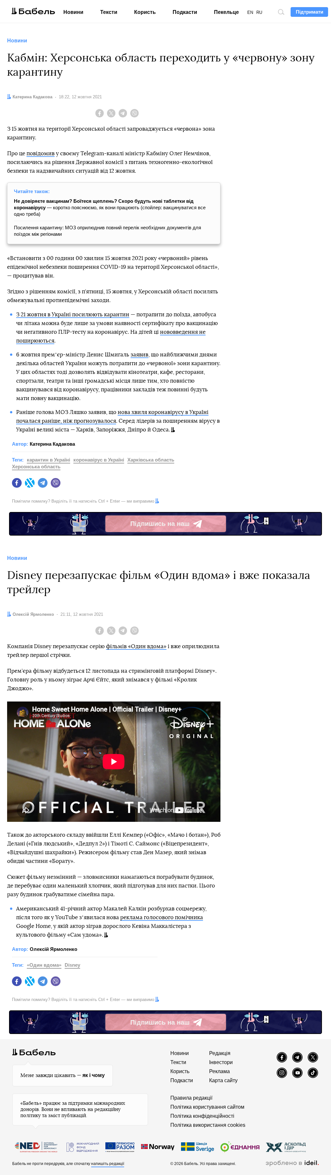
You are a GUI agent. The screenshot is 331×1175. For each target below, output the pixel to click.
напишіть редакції (107, 1163)
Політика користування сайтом (207, 1107)
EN (250, 12)
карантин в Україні (48, 459)
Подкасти (185, 12)
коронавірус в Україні (98, 459)
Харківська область (150, 459)
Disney (72, 965)
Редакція (219, 1053)
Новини (73, 12)
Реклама (219, 1071)
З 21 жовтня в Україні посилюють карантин (72, 314)
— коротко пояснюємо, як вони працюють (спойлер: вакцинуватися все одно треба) (110, 207)
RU (259, 12)
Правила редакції (191, 1098)
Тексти (108, 12)
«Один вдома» (44, 965)
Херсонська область (36, 466)
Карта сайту (223, 1080)
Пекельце (226, 12)
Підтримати (309, 12)
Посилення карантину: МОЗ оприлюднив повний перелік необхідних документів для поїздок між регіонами (107, 231)
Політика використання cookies (207, 1125)
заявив (139, 354)
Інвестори (221, 1062)
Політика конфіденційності (202, 1116)
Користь (145, 12)
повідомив (41, 153)
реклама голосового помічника (161, 917)
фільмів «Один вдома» (136, 646)
